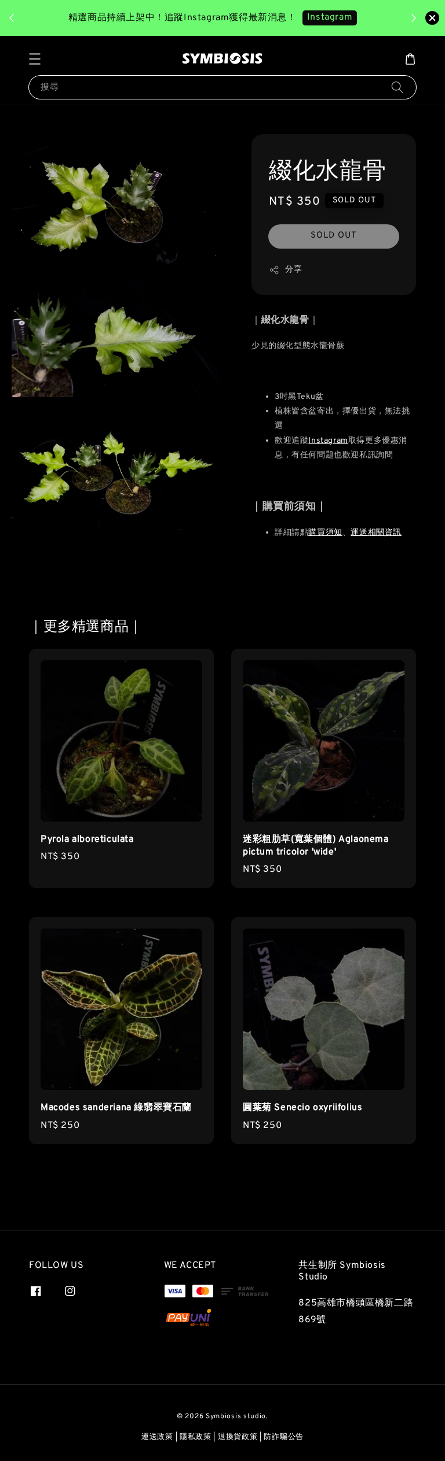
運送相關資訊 (376, 533)
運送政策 (157, 1437)
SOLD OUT (334, 235)
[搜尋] (397, 87)
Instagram (329, 17)
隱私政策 (195, 1437)
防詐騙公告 (284, 1437)
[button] (35, 59)
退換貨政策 (238, 1437)
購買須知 (325, 533)
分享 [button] (293, 270)
